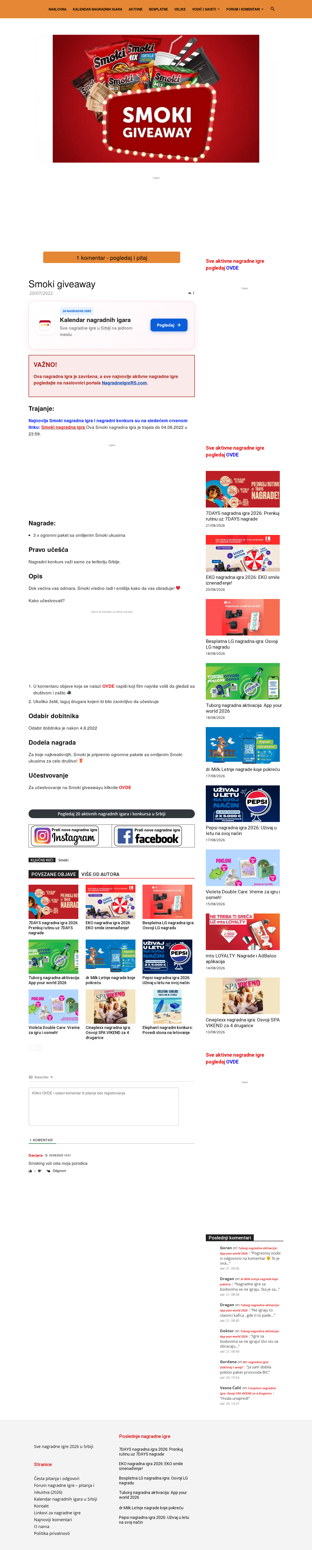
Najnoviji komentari (53, 1519)
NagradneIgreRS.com (124, 383)
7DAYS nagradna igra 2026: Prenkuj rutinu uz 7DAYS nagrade (53, 927)
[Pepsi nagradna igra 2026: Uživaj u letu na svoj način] (169, 957)
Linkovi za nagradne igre (57, 1512)
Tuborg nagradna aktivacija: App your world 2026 (54, 980)
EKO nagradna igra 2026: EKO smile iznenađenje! (108, 925)
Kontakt (41, 1506)
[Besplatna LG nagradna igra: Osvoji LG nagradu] (169, 902)
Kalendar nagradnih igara (97, 9)
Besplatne (158, 9)
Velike (180, 9)
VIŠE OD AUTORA (100, 874)
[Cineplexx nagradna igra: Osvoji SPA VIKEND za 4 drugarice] (112, 1006)
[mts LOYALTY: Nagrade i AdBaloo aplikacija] (244, 931)
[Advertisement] (156, 212)
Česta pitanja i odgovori (56, 1478)
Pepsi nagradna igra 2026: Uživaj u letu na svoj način (166, 980)
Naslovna (57, 9)
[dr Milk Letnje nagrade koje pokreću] (112, 957)
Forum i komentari (243, 9)
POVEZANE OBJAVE (53, 874)
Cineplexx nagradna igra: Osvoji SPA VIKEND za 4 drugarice (108, 1032)
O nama (41, 1526)
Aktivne (136, 9)
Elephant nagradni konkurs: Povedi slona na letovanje (168, 1030)
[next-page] (39, 1048)
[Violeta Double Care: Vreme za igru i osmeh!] (55, 1006)
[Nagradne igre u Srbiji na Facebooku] (153, 836)
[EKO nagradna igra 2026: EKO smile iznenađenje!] (112, 902)
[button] (272, 9)
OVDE (109, 686)
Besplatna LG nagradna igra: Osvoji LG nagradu (168, 925)
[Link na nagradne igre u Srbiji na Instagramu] (70, 836)
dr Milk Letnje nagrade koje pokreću (243, 769)
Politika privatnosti (52, 1533)
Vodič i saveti (204, 9)
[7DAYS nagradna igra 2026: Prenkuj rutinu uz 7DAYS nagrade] (55, 902)
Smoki (63, 860)
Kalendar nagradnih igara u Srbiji (65, 1499)
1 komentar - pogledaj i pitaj (111, 257)
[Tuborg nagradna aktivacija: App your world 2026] (55, 957)
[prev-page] (31, 1048)
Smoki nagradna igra (63, 427)
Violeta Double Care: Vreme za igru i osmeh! (54, 1030)
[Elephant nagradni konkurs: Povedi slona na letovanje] (169, 1006)
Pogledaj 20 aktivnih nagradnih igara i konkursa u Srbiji (112, 814)
